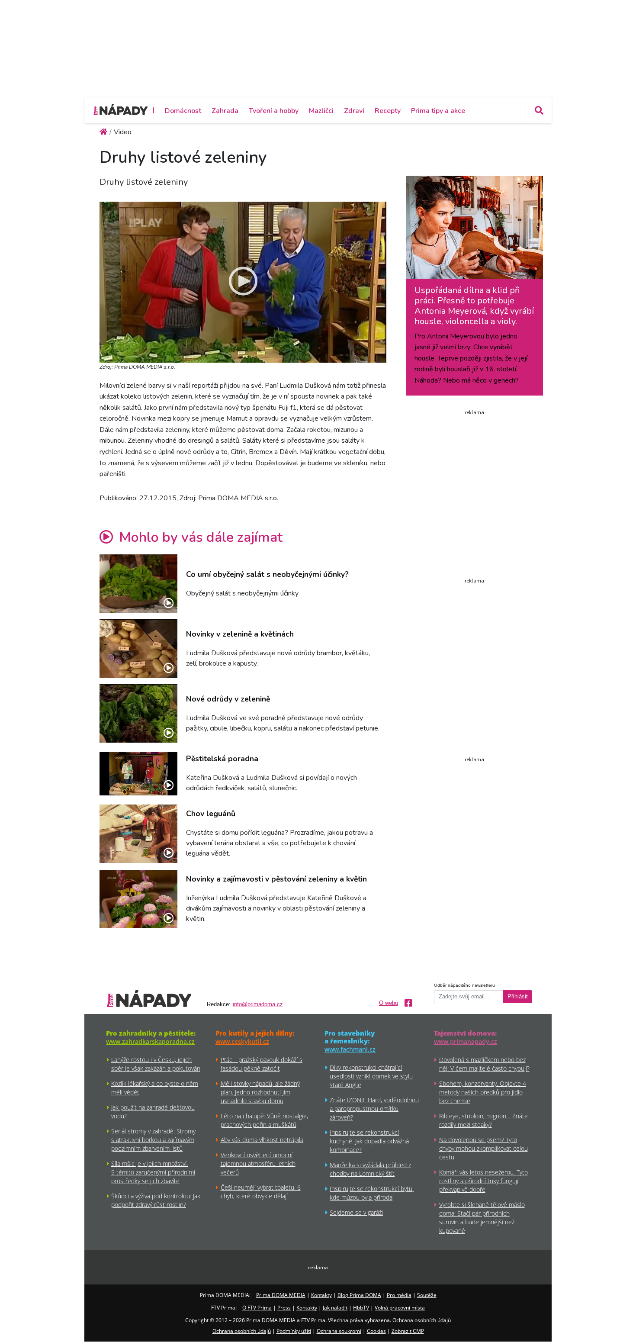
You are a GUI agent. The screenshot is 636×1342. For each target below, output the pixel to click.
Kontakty (321, 1295)
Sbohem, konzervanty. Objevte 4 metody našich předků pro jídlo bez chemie (482, 1092)
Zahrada (225, 111)
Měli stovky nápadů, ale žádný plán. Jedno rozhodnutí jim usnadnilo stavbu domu (260, 1092)
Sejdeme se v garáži (356, 1212)
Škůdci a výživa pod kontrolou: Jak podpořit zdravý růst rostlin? (155, 1200)
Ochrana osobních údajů (241, 1331)
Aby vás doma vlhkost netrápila (262, 1140)
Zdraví (354, 111)
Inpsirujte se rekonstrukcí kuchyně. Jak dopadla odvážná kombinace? (369, 1141)
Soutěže (427, 1295)
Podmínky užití (293, 1331)
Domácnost (183, 111)
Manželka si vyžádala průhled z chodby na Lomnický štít (370, 1169)
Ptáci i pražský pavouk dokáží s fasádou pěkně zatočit (261, 1064)
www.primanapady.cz (465, 1041)
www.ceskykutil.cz (242, 1041)
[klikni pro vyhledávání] (539, 110)
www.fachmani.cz (350, 1049)
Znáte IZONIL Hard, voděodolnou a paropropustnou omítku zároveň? (374, 1108)
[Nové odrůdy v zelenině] (138, 713)
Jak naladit (335, 1307)
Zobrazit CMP (408, 1331)
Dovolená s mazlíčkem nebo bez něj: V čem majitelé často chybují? (484, 1064)
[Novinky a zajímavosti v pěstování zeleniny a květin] (138, 899)
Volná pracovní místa (400, 1307)
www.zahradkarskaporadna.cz (150, 1041)
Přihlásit (518, 997)
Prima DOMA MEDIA (280, 1295)
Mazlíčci (321, 111)
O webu (388, 1003)
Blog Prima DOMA (359, 1295)
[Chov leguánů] (138, 834)
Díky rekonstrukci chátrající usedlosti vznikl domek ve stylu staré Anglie (371, 1076)
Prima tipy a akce (438, 111)
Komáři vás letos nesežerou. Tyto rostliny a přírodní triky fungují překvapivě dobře (483, 1181)
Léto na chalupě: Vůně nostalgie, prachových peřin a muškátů (264, 1120)
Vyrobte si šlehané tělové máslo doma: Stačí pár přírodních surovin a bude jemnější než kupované (482, 1217)
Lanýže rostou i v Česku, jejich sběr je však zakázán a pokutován (155, 1064)
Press (284, 1307)
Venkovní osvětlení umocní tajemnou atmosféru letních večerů (258, 1163)
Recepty (388, 111)
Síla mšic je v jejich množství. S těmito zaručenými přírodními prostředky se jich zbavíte (153, 1172)
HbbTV (361, 1307)
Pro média (399, 1295)
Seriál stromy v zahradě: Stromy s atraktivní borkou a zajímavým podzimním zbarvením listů (153, 1139)
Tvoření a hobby (274, 111)
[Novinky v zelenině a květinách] (138, 648)
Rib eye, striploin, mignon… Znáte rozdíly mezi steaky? (483, 1120)
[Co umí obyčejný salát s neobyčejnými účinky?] (138, 583)
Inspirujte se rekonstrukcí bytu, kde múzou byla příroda (372, 1192)
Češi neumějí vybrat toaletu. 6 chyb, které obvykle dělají (261, 1191)
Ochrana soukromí (339, 1331)
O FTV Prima (257, 1307)
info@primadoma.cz (258, 1004)
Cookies (376, 1331)
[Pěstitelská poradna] (138, 773)
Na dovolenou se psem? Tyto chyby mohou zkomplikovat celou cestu (483, 1148)
